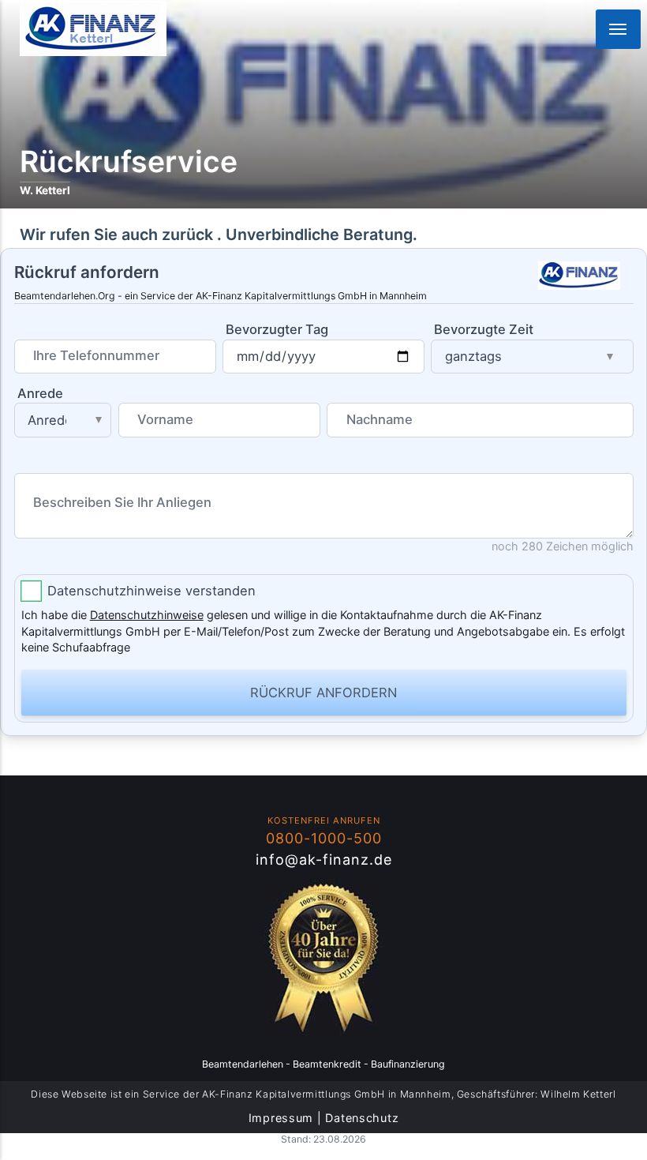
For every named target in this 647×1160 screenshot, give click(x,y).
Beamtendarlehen (242, 1064)
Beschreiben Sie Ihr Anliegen (122, 502)
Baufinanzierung (408, 1064)
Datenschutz (361, 1117)
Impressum (281, 1117)
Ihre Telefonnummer (96, 355)
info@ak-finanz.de (324, 859)
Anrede (40, 393)
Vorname (165, 419)
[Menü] (618, 29)
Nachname (379, 419)
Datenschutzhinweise (147, 614)
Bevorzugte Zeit (483, 329)
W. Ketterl (45, 190)
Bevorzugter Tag (277, 329)
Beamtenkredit (327, 1064)
